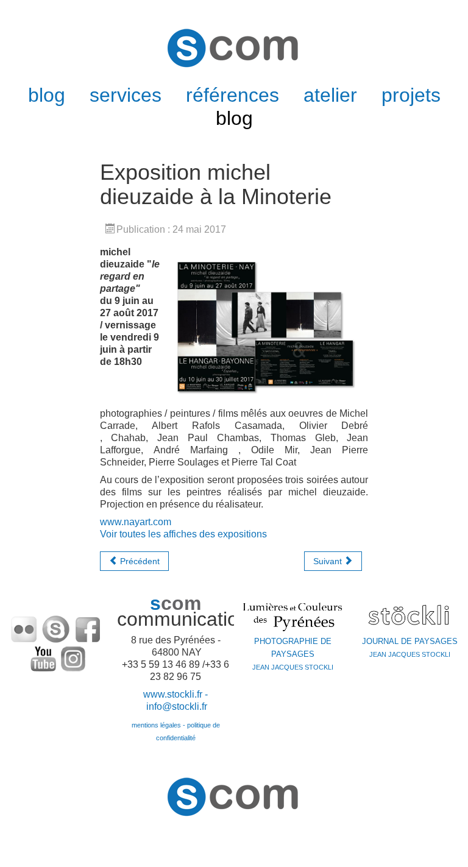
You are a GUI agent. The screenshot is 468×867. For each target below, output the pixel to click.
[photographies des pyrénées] (292, 616)
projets (411, 95)
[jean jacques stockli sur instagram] (73, 658)
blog (46, 95)
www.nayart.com (135, 522)
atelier (330, 95)
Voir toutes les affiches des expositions (183, 534)
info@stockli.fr (176, 706)
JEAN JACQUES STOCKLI (292, 654)
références (232, 95)
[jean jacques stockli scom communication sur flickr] (24, 628)
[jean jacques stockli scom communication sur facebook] (87, 628)
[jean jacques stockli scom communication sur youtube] (43, 658)
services (125, 95)
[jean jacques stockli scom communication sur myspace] (56, 628)
